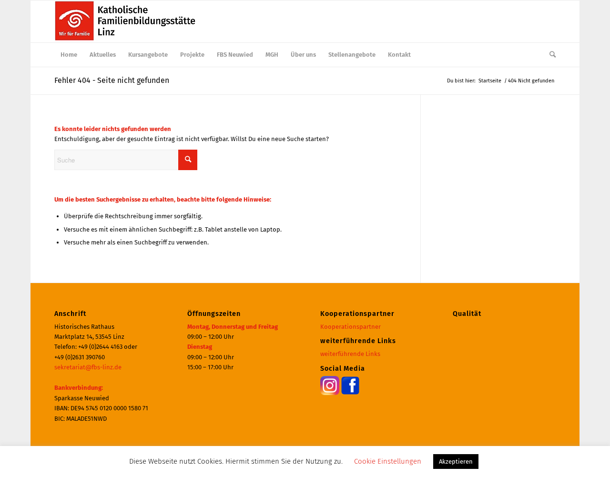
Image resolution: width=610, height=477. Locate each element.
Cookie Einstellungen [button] (387, 461)
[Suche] (549, 55)
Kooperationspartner (350, 326)
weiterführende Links (350, 353)
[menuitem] (68, 55)
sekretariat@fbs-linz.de (88, 367)
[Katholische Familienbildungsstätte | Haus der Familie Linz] (125, 21)
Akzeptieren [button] (456, 461)
